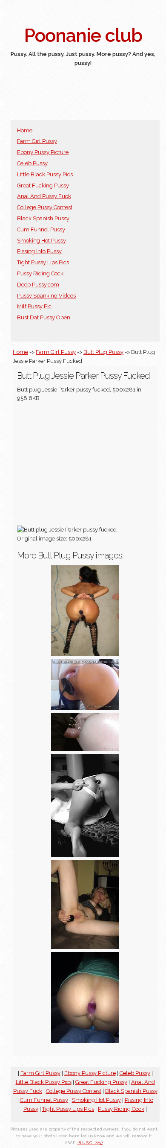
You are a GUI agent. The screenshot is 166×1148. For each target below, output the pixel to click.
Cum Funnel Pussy (41, 229)
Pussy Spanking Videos (46, 295)
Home (24, 130)
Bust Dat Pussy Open (43, 317)
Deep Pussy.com (38, 284)
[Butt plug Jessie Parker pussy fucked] (85, 749)
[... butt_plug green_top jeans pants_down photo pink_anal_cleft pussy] (85, 1041)
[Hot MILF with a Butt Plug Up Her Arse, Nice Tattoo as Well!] (85, 947)
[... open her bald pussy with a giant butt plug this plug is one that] (85, 708)
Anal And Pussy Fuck (44, 196)
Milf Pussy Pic (34, 306)
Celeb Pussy (32, 163)
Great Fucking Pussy (43, 185)
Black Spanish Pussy (43, 218)
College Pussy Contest (44, 207)
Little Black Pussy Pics (45, 174)
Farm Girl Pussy (37, 141)
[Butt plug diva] (85, 654)
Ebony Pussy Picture (43, 152)
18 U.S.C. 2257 (90, 1142)
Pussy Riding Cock (40, 273)
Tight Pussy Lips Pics (43, 262)
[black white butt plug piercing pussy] (85, 855)
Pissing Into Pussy (39, 251)
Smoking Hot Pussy (41, 240)
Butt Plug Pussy (103, 352)
